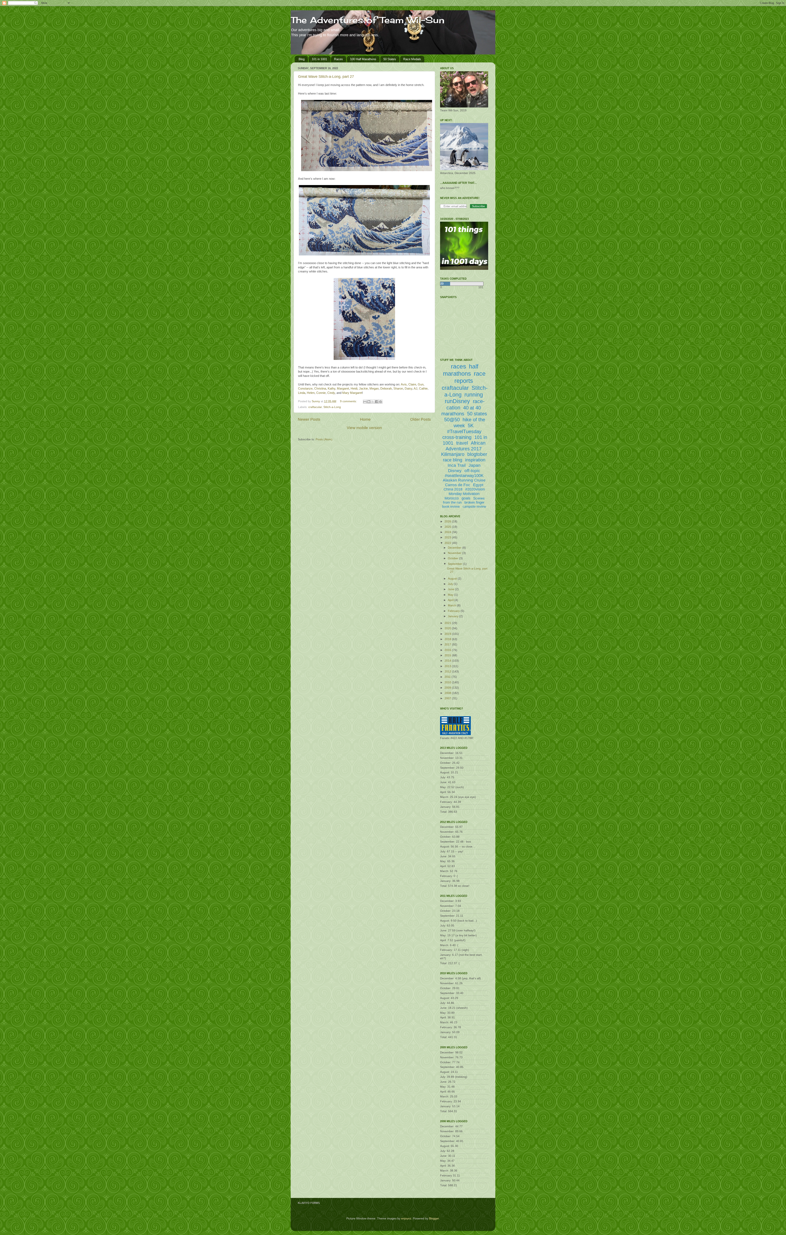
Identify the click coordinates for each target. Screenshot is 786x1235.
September (455, 563)
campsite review (474, 506)
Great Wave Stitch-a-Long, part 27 (326, 77)
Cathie (423, 388)
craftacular (315, 407)
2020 (448, 628)
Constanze (305, 388)
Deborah (386, 388)
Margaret (343, 388)
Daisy (408, 388)
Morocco (452, 498)
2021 (448, 623)
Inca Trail (457, 465)
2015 (448, 655)
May (451, 594)
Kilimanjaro (452, 454)
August (453, 578)
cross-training (456, 437)
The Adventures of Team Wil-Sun (368, 20)
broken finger (474, 502)
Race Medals (412, 59)
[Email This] (365, 402)
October (453, 558)
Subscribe (478, 206)
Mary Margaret (352, 392)
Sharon (398, 388)
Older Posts (420, 419)
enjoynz (406, 1218)
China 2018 (453, 489)
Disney (455, 470)
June (451, 589)
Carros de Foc (457, 485)
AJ (415, 388)
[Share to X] (373, 402)
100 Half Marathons (363, 59)
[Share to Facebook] (377, 402)
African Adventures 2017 (466, 445)
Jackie (363, 388)
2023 (448, 537)
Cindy (331, 392)
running (473, 395)
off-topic (472, 470)
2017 (448, 644)
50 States (389, 59)
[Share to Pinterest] (380, 402)
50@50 (452, 419)
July (451, 583)
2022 (448, 543)
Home (365, 419)
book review (451, 506)
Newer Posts (309, 419)
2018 (448, 639)
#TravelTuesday (464, 431)
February (454, 610)
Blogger (434, 1218)
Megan (374, 388)
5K (471, 425)
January (453, 616)
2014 (448, 660)
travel (462, 443)
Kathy (331, 388)
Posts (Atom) (324, 439)
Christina (320, 388)
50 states (477, 413)
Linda (301, 392)
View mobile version (364, 428)
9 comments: (349, 401)
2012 (448, 671)
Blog (302, 59)
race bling (452, 459)
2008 (448, 693)
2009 (448, 687)
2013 (448, 666)
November (455, 553)
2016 (448, 650)
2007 (448, 698)
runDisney (457, 401)
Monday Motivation (464, 494)
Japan (475, 465)
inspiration (475, 459)
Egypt (478, 485)
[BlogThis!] (369, 402)
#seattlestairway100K (464, 475)
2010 (448, 682)
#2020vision (475, 489)
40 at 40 (472, 407)
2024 (448, 532)
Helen (311, 392)
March (452, 605)
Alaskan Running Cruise (464, 480)
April (451, 600)
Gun (420, 384)
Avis (404, 384)
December (455, 547)
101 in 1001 (319, 59)
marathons (452, 413)
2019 (448, 633)
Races (338, 59)
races (458, 366)
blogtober (477, 454)
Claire (412, 384)
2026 (448, 521)
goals (466, 498)
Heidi (354, 388)
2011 (448, 676)
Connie (321, 392)
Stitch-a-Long (332, 407)
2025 (448, 526)
